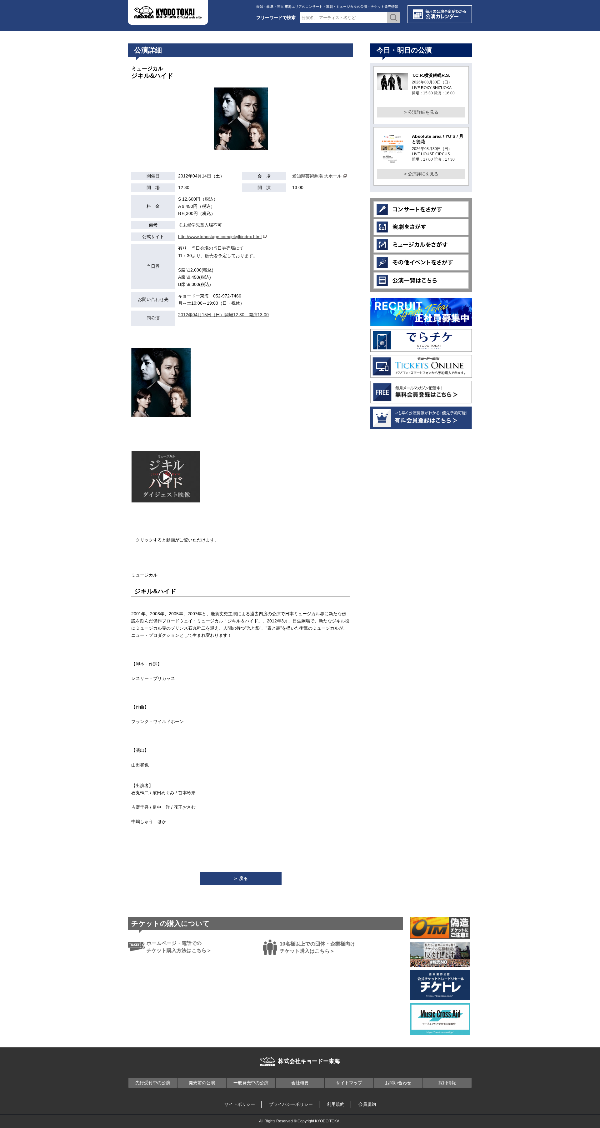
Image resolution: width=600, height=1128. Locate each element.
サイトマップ (349, 1082)
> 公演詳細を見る (421, 112)
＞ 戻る (240, 878)
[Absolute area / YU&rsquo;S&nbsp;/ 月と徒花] (392, 161)
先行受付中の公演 (152, 1082)
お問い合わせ (398, 1082)
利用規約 (335, 1104)
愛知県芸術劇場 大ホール (317, 175)
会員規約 (367, 1104)
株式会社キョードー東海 (309, 1061)
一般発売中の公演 (250, 1082)
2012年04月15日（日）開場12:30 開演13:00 (223, 314)
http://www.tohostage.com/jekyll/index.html (220, 236)
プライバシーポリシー (291, 1104)
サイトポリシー (239, 1104)
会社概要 (300, 1082)
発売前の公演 (202, 1082)
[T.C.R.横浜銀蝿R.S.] (392, 86)
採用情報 (447, 1082)
